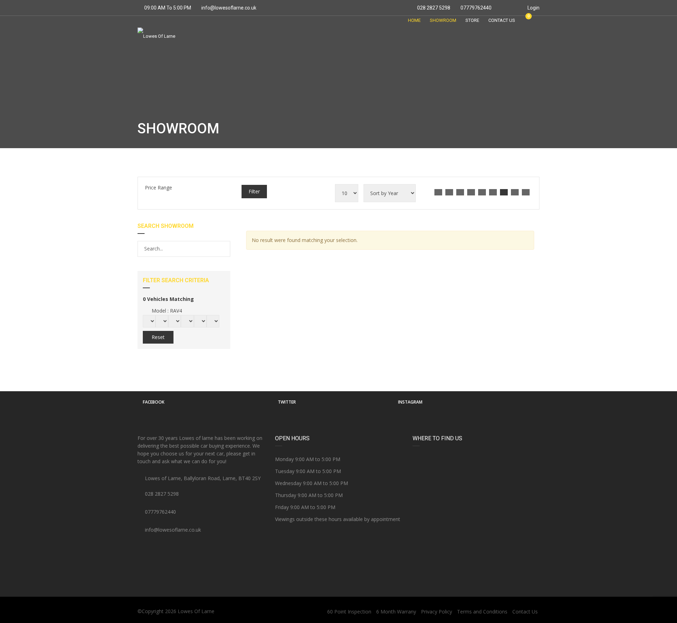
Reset (158, 337)
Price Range (158, 187)
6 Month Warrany (396, 611)
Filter (254, 191)
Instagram (410, 402)
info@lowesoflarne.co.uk (228, 8)
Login (532, 8)
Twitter (287, 402)
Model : (166, 310)
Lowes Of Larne (196, 611)
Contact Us (525, 611)
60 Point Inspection (349, 611)
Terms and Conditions (482, 611)
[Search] (224, 248)
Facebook (153, 402)
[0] (525, 20)
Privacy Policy (436, 611)
